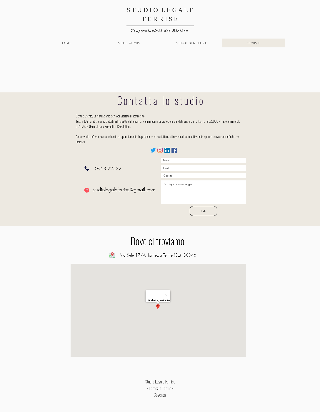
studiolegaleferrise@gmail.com (124, 189)
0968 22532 (108, 168)
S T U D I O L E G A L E (160, 9)
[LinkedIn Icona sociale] (167, 150)
